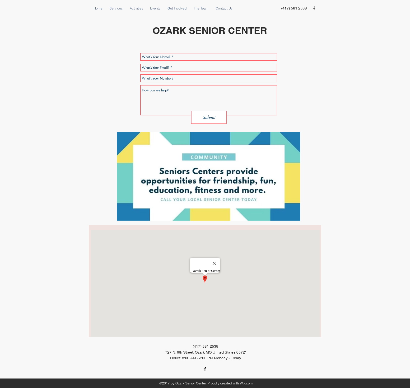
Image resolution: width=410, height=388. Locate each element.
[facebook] (314, 8)
